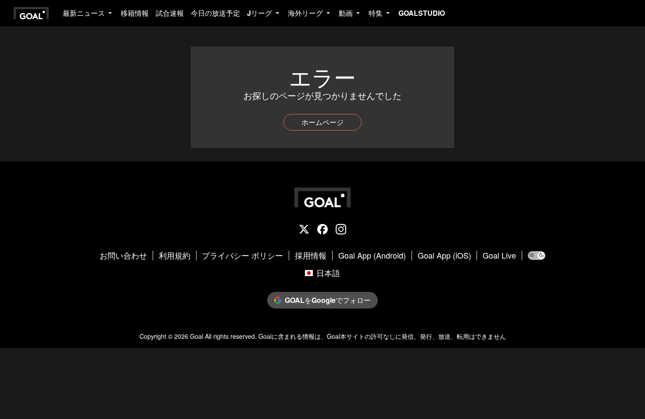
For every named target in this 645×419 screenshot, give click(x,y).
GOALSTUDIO (421, 13)
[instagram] (341, 230)
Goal (196, 336)
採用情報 (310, 255)
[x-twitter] (304, 230)
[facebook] (322, 230)
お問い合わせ (123, 255)
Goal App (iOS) (444, 255)
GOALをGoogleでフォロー (328, 300)
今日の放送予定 (215, 13)
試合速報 (170, 13)
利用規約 (174, 255)
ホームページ (322, 122)
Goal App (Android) (372, 255)
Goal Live (499, 255)
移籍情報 (135, 13)
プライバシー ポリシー (242, 255)
